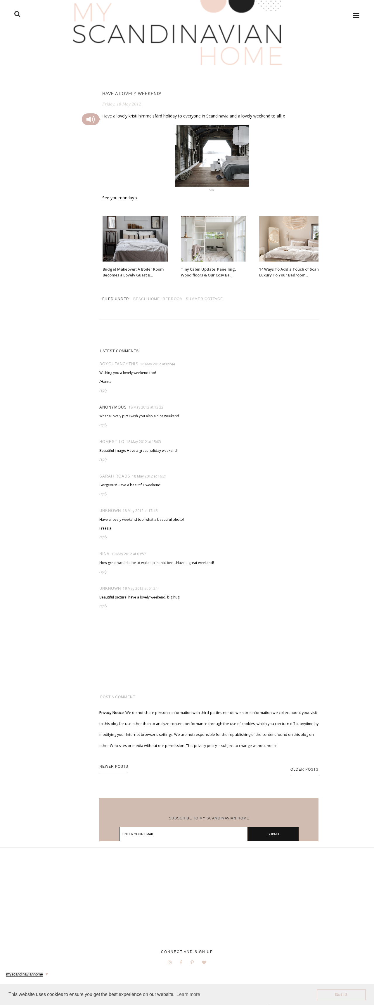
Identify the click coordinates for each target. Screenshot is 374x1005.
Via (212, 190)
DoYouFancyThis (118, 364)
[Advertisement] (187, 903)
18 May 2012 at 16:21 (149, 476)
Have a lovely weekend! (132, 93)
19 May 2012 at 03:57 (128, 553)
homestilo (111, 442)
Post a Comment (117, 697)
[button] (90, 119)
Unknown (110, 510)
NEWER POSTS (113, 766)
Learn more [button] (188, 994)
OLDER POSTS (304, 769)
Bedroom (173, 299)
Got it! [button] (341, 994)
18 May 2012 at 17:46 (140, 510)
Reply (103, 390)
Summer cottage (204, 299)
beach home (146, 299)
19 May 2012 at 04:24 (140, 588)
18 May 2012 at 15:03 (143, 441)
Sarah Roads (114, 476)
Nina (104, 554)
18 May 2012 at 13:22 (146, 407)
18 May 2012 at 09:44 (157, 363)
